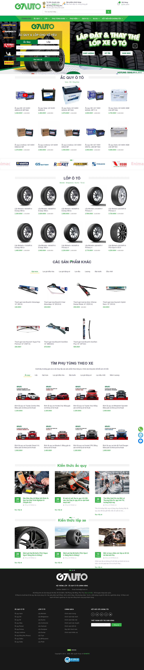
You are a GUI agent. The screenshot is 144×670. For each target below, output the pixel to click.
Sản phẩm (125, 3)
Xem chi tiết (88, 593)
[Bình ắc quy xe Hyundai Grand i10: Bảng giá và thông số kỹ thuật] (28, 432)
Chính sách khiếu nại (71, 632)
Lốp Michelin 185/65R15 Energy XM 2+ (47, 246)
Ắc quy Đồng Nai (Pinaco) (23, 635)
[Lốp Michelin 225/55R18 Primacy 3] (119, 195)
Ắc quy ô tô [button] (19, 609)
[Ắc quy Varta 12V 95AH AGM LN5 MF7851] (119, 131)
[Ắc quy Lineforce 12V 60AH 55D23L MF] (48, 131)
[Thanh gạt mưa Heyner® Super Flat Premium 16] (28, 328)
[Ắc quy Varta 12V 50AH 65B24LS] (48, 95)
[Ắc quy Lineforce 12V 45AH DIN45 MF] (72, 131)
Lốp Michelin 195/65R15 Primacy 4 (70, 246)
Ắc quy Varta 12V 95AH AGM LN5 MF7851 (119, 146)
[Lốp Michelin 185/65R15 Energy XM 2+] (48, 232)
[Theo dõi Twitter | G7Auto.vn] (97, 614)
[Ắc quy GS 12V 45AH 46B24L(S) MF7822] (25, 95)
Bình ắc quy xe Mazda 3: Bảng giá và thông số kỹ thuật (57, 446)
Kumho (77, 183)
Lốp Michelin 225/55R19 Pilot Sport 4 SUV (117, 246)
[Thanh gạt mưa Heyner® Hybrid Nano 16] (116, 289)
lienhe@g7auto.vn (81, 589)
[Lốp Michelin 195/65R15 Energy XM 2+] (48, 195)
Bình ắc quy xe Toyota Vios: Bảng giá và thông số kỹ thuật (85, 407)
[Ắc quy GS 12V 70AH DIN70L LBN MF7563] (95, 131)
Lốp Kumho (41, 620)
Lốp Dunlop (41, 632)
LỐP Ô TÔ (72, 178)
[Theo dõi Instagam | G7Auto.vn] (106, 614)
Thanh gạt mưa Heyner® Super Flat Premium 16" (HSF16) (27, 343)
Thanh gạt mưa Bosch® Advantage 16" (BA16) (27, 303)
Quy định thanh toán (71, 629)
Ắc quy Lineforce (20, 632)
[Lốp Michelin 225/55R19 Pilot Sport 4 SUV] (119, 232)
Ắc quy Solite (19, 642)
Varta (66, 82)
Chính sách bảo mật (71, 620)
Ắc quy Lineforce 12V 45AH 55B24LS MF (24, 146)
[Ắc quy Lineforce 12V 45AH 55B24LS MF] (25, 131)
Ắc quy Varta (19, 613)
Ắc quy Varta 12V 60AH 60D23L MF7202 (70, 109)
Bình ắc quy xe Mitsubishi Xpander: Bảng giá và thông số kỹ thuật (115, 407)
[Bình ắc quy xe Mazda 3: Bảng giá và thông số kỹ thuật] (57, 432)
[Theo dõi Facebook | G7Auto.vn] (93, 614)
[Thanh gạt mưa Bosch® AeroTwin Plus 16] (86, 328)
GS (70, 82)
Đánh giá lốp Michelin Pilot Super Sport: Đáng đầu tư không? (35, 554)
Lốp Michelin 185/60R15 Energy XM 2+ (70, 210)
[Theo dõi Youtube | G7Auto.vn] (110, 614)
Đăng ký (116, 625)
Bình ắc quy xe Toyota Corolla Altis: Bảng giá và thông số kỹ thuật (27, 407)
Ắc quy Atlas (18, 623)
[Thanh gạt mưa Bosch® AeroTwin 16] (57, 328)
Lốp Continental (43, 623)
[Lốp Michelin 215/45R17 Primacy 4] (95, 195)
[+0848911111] (140, 429)
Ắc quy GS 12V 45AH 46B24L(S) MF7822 (22, 109)
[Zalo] (140, 435)
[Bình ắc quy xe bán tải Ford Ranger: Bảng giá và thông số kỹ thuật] (116, 432)
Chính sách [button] (69, 609)
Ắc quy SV (18, 620)
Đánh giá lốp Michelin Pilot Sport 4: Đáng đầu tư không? (75, 554)
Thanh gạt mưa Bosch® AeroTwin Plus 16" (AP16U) (85, 343)
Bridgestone (69, 183)
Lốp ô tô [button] (41, 609)
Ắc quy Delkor (19, 639)
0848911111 (55, 4)
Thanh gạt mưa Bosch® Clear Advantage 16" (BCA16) (54, 303)
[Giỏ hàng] (119, 3)
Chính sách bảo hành (71, 617)
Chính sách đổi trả (70, 626)
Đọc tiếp (18, 510)
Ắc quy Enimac (19, 629)
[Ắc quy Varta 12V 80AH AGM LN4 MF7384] (119, 95)
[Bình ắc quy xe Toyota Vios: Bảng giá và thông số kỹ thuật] (86, 392)
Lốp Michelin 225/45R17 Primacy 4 (94, 246)
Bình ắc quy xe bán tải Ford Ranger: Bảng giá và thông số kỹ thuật (115, 446)
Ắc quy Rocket (19, 626)
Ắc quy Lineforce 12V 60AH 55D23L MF (48, 146)
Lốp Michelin (42, 613)
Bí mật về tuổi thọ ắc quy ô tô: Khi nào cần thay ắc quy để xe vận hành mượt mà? (76, 500)
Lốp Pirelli (41, 642)
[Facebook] (140, 440)
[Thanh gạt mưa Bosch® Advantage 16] (28, 289)
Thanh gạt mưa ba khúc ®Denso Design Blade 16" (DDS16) (84, 303)
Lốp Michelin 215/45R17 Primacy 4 (94, 210)
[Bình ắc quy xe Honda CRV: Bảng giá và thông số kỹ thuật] (86, 432)
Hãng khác (76, 82)
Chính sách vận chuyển (72, 623)
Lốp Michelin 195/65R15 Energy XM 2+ (47, 210)
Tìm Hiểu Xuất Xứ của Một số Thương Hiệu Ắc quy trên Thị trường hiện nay (114, 500)
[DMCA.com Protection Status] (72, 650)
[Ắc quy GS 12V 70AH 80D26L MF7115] (95, 95)
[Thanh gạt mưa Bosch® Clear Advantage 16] (57, 289)
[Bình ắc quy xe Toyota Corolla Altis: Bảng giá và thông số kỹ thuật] (28, 392)
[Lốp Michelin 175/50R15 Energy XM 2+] (25, 232)
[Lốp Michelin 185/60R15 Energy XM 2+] (72, 195)
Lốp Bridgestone (43, 617)
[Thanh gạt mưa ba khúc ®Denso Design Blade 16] (86, 289)
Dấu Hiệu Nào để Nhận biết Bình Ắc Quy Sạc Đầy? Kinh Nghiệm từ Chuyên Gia (36, 500)
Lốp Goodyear (42, 629)
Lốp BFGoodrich (43, 639)
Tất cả (82, 183)
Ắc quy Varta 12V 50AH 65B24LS (46, 109)
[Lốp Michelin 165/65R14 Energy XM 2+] (25, 195)
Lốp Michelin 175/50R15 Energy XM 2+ (23, 246)
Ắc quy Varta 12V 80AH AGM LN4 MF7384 (119, 109)
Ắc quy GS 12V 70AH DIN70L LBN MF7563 (93, 146)
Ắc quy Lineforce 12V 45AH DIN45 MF (71, 146)
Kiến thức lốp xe (72, 520)
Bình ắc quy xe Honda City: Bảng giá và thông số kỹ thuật (57, 407)
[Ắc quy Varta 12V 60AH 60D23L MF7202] (72, 95)
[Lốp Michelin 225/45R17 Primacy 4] (95, 232)
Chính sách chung (70, 613)
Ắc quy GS (18, 617)
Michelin (62, 183)
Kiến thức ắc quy (72, 465)
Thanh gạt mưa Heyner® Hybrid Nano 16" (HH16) (114, 303)
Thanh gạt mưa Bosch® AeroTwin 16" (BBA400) (56, 343)
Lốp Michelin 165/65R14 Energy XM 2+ (23, 210)
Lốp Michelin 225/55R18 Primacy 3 (117, 210)
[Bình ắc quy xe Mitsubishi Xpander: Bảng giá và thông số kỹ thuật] (116, 392)
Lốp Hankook (42, 626)
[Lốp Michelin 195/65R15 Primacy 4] (72, 232)
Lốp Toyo (41, 635)
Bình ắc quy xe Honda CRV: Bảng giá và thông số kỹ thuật (85, 446)
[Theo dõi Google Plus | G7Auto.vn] (101, 614)
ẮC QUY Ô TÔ (72, 77)
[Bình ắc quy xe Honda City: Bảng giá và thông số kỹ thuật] (57, 392)
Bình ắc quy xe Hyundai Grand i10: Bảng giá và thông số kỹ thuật (27, 446)
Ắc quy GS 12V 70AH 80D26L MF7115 (93, 109)
